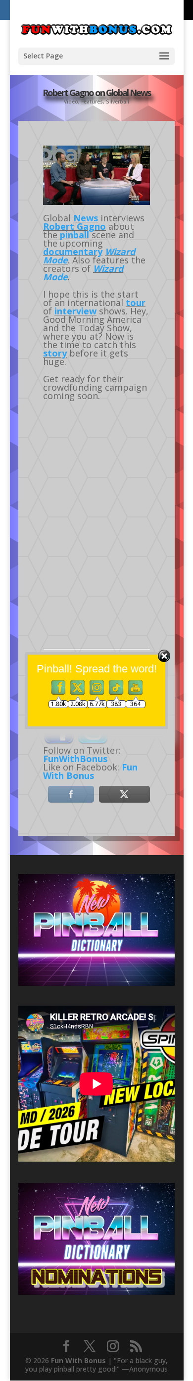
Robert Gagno (74, 226)
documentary (72, 251)
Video (71, 101)
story (55, 353)
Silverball (117, 101)
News (85, 218)
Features (92, 101)
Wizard (108, 268)
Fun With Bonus (90, 771)
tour (135, 302)
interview (75, 311)
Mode (55, 277)
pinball (74, 235)
